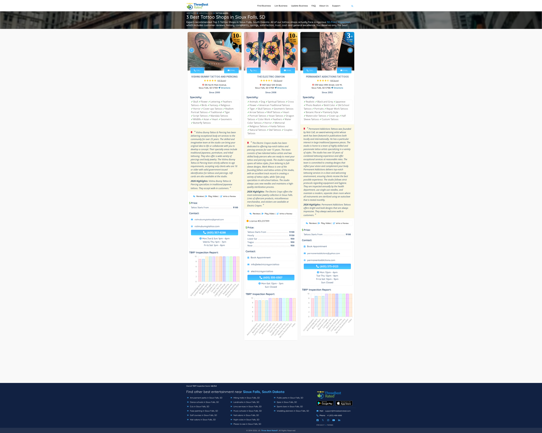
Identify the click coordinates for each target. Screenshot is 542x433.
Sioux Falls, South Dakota (263, 392)
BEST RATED (191, 13)
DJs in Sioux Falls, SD (199, 406)
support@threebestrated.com (338, 411)
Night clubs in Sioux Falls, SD (246, 419)
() (221, 80)
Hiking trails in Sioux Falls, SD (246, 397)
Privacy (321, 425)
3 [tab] (214, 63)
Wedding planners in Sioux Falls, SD (292, 411)
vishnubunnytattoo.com (207, 226)
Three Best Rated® (269, 430)
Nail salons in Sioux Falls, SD (246, 415)
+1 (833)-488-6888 (334, 415)
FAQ (314, 5)
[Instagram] (328, 420)
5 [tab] (218, 63)
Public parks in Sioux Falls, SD (289, 397)
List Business (281, 5)
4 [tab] (216, 63)
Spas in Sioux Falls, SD (286, 402)
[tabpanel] (215, 51)
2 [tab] (268, 63)
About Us (323, 5)
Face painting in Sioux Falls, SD (203, 411)
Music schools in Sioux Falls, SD (247, 411)
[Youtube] (333, 420)
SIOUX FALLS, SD (206, 13)
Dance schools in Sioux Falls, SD (204, 402)
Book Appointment (261, 257)
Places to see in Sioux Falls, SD (247, 424)
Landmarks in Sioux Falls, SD (246, 402)
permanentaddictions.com (321, 260)
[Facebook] (318, 420)
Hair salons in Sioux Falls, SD (202, 419)
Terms (330, 425)
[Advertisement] (271, 363)
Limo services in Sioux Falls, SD (247, 406)
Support (336, 5)
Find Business (264, 5)
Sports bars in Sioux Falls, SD (289, 406)
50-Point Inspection (338, 22)
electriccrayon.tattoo (262, 271)
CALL (198, 70)
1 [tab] (209, 63)
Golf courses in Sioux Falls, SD (203, 415)
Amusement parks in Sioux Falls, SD (205, 397)
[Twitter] (323, 420)
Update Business (299, 5)
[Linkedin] (339, 420)
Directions (225, 88)
